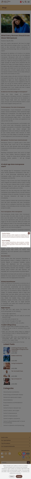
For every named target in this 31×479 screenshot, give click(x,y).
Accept (19, 476)
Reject (11, 476)
